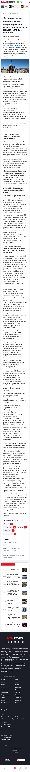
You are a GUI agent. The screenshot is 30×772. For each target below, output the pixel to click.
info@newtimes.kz (6, 737)
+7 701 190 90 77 (5, 739)
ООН (5, 542)
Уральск (3, 700)
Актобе (17, 684)
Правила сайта (15, 750)
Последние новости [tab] (8, 564)
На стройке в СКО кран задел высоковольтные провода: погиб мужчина (13, 576)
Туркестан (18, 697)
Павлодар (17, 692)
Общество (5, 13)
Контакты (15, 757)
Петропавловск (5, 695)
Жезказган (18, 700)
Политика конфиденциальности (15, 748)
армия (9, 542)
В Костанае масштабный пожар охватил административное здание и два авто (14, 601)
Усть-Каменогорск (6, 702)
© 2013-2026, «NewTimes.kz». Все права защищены (15, 745)
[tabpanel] (15, 598)
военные (15, 542)
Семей (17, 682)
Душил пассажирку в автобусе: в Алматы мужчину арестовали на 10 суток (14, 584)
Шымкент (4, 682)
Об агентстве (15, 752)
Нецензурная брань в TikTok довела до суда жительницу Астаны (13, 569)
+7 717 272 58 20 (5, 724)
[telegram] (22, 642)
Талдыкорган (18, 695)
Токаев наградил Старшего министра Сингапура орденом (14, 609)
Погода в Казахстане (7, 710)
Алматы (17, 679)
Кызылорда (4, 692)
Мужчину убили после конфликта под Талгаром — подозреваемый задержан (14, 624)
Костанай (17, 689)
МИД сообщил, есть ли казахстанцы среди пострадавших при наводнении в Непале (13, 592)
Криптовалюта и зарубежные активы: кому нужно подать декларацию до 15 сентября (14, 617)
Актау (2, 684)
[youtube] (18, 642)
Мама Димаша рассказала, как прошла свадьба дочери (13, 556)
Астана (3, 679)
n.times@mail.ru (5, 732)
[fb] (11, 642)
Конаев (17, 702)
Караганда (18, 687)
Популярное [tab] (22, 564)
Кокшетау (4, 689)
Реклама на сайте (15, 754)
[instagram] (15, 642)
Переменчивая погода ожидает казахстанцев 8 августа (11, 549)
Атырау (3, 687)
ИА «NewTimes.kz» (14, 47)
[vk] (7, 642)
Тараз (3, 697)
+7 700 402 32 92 (5, 726)
